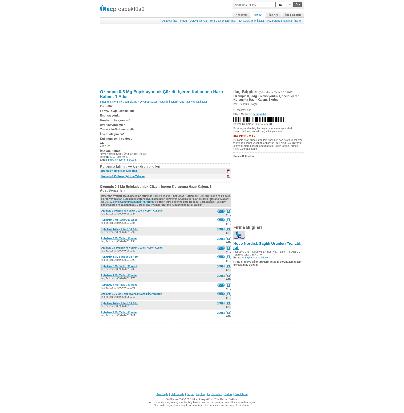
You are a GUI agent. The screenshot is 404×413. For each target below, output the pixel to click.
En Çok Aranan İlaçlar (251, 20)
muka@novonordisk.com (122, 159)
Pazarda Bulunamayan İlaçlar (284, 20)
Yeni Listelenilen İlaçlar (223, 20)
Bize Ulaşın (241, 394)
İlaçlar (258, 14)
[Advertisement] (202, 56)
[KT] (228, 176)
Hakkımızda (177, 394)
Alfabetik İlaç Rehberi (174, 20)
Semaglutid (259, 114)
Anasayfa (241, 14)
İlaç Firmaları (293, 14)
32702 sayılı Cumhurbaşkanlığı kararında (129, 201)
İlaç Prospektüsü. (204, 399)
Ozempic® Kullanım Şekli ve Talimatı (123, 176)
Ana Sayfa (162, 394)
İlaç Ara (273, 14)
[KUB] (228, 171)
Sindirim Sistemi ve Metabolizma (118, 101)
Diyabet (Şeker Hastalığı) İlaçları (158, 101)
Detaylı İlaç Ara (198, 20)
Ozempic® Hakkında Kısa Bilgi (119, 170)
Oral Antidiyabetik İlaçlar (193, 101)
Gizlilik (228, 394)
